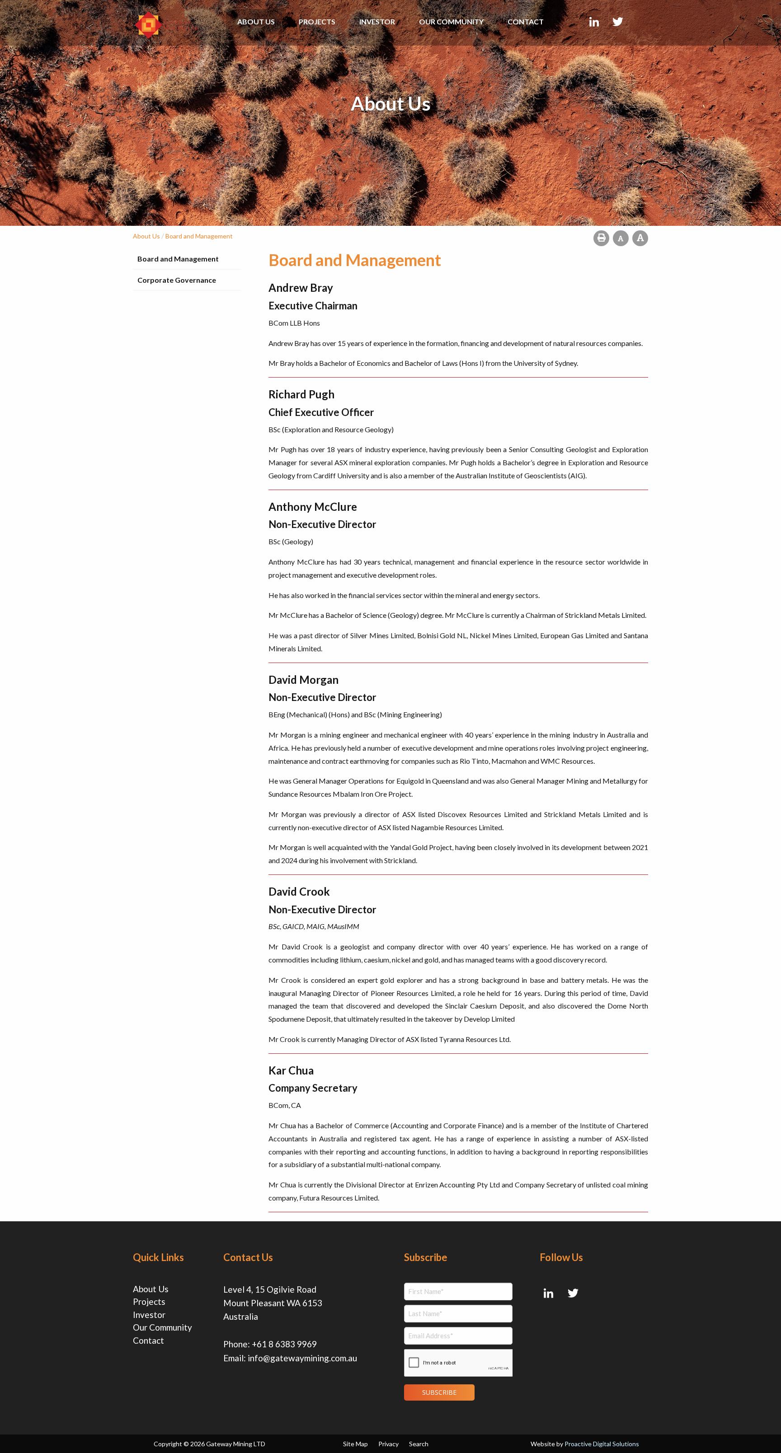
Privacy (388, 1444)
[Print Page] (601, 238)
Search (418, 1444)
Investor (377, 21)
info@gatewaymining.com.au (302, 1358)
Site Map (355, 1444)
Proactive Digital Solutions (602, 1444)
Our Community (451, 21)
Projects (317, 21)
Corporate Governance (176, 280)
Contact (526, 21)
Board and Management (178, 258)
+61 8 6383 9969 (284, 1344)
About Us (256, 21)
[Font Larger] (640, 238)
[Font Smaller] (621, 238)
